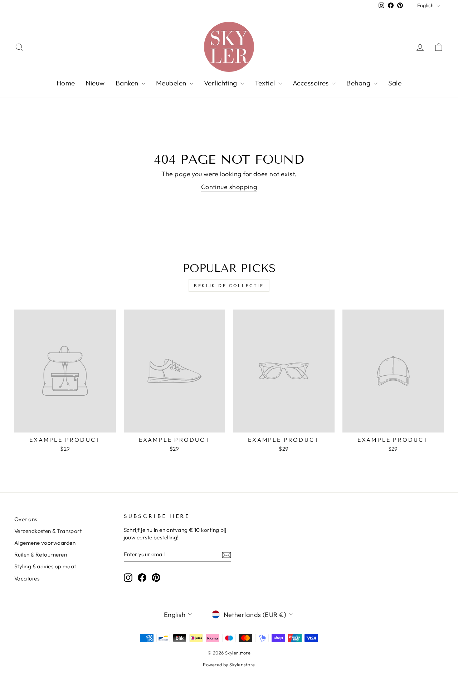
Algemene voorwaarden (44, 542)
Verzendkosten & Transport (48, 531)
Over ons (25, 519)
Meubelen (172, 83)
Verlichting (221, 83)
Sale (395, 83)
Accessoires (311, 83)
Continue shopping (229, 187)
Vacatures (26, 578)
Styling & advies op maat (45, 566)
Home (66, 83)
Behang (359, 83)
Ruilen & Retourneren (40, 554)
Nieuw (95, 83)
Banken (128, 83)
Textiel (266, 83)
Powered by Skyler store (229, 664)
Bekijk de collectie (229, 285)
